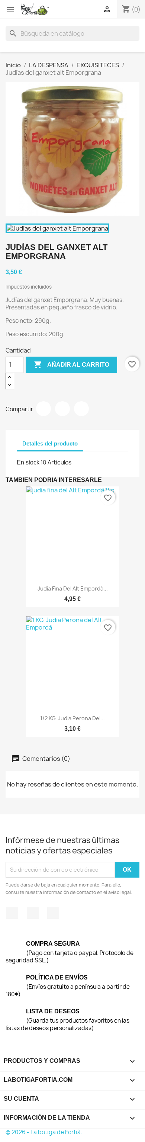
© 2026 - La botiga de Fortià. (44, 1132)
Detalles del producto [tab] (50, 443)
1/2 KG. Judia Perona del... (72, 718)
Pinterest (81, 408)
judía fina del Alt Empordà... (73, 588)
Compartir (43, 408)
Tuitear (62, 408)
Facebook (12, 913)
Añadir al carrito (71, 364)
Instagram (53, 913)
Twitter (33, 913)
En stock (28, 462)
